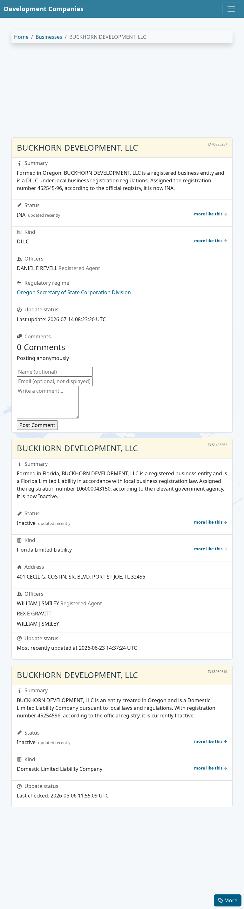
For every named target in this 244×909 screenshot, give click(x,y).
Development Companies (44, 8)
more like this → (210, 214)
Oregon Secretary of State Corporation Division (74, 292)
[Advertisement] (122, 92)
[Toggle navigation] (231, 9)
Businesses (49, 36)
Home (21, 36)
